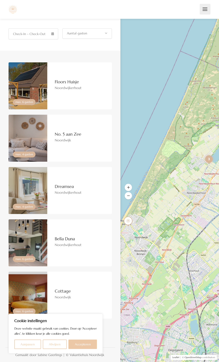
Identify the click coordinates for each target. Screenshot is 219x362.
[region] (56, 333)
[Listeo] (13, 9)
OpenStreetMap (193, 357)
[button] (87, 33)
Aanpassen (28, 344)
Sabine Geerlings (50, 355)
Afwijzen (55, 344)
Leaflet (175, 357)
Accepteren (83, 344)
